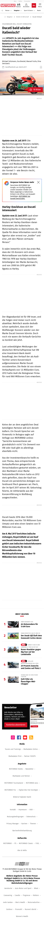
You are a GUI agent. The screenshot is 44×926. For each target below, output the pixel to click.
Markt (39, 10)
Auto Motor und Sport (23, 888)
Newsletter (29, 769)
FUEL (37, 843)
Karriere (24, 824)
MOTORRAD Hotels (16, 769)
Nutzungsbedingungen (15, 817)
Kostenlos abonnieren (15, 725)
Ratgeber (17, 10)
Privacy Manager (12, 824)
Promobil (18, 909)
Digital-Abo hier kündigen (28, 790)
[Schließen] (38, 182)
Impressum (22, 810)
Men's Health (20, 902)
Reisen (7, 10)
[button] (22, 83)
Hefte (20, 1)
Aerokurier (8, 888)
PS (15, 843)
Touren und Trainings (13, 749)
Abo (15, 1)
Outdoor (9, 909)
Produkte (27, 1)
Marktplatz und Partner (21, 776)
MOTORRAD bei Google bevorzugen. (20, 197)
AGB (31, 810)
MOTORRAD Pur (10, 790)
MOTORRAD (7, 843)
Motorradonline (33, 902)
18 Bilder (37, 89)
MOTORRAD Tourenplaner (13, 783)
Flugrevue (26, 895)
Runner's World (30, 909)
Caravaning (8, 895)
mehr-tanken (8, 902)
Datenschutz (31, 817)
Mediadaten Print (15, 756)
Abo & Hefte (22, 850)
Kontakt (13, 810)
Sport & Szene (28, 10)
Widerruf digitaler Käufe (22, 797)
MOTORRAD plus (32, 783)
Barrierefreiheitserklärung (22, 831)
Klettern (36, 895)
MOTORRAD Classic (26, 843)
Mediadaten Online (30, 749)
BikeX (36, 888)
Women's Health (22, 916)
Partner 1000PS (30, 756)
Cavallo (17, 895)
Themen (33, 824)
